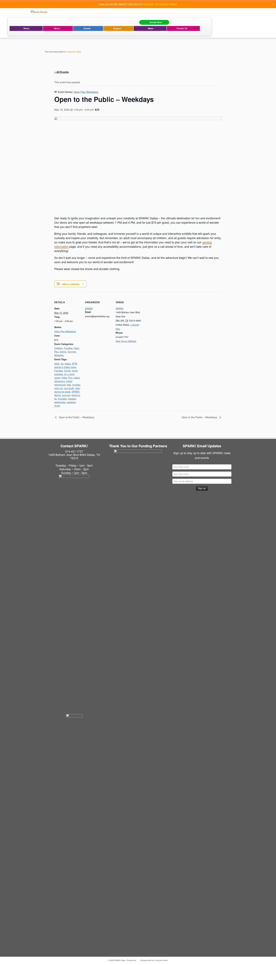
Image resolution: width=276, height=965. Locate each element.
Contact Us (181, 28)
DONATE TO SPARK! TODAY (160, 4)
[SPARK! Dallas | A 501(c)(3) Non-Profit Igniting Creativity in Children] (39, 12)
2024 (56, 363)
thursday (62, 398)
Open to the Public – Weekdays (76, 417)
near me (58, 388)
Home (26, 28)
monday (76, 384)
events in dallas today (65, 367)
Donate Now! (156, 22)
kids (69, 384)
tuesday (72, 398)
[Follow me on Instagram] (13, 21)
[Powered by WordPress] (138, 959)
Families (68, 348)
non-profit (69, 388)
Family (67, 370)
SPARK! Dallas (120, 960)
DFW (74, 363)
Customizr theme (161, 960)
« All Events (61, 72)
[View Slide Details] (138, 473)
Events (87, 28)
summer (66, 395)
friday (64, 377)
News (151, 28)
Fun (70, 377)
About (57, 28)
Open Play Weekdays (65, 331)
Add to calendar (71, 284)
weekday (71, 402)
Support (117, 28)
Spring (63, 351)
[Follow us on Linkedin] (15, 21)
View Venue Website (126, 341)
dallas (68, 363)
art (62, 363)
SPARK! (76, 391)
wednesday (60, 402)
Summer (72, 351)
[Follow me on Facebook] (11, 21)
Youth (57, 405)
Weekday (59, 355)
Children (58, 348)
